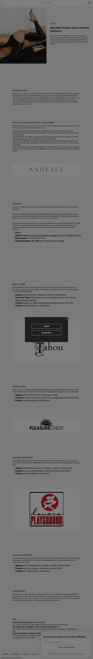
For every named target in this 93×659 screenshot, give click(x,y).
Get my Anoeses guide (66, 647)
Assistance (16, 654)
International (47, 333)
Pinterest (43, 654)
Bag (89, 3)
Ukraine (46, 326)
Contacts (26, 654)
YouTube (50, 654)
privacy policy (79, 654)
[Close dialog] (90, 634)
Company (5, 654)
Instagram (34, 654)
